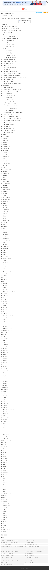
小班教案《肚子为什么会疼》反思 (31, 557)
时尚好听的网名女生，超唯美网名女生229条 (33, 551)
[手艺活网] (24, 9)
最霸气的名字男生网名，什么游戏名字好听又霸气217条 (12, 546)
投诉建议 (46, 12)
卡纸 (5, 534)
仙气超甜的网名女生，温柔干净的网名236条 (10, 549)
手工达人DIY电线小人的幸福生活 (7, 555)
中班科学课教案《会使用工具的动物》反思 (9, 560)
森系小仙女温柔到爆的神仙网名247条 (32, 546)
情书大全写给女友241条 (29, 540)
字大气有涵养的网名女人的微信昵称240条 (9, 551)
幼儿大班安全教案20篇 (29, 555)
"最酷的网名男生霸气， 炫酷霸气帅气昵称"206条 (10, 542)
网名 (12, 15)
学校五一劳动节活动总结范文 (7, 564)
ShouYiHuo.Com (25, 568)
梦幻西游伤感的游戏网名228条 (31, 544)
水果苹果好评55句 (4, 562)
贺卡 (2, 534)
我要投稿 (39, 12)
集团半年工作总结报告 (29, 562)
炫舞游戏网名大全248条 (29, 542)
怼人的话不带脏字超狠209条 (6, 544)
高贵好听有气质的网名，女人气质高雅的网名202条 (35, 549)
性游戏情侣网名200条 (29, 553)
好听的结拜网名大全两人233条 (7, 553)
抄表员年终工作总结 (29, 560)
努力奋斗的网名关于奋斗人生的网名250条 (9, 540)
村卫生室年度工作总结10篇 (6, 557)
